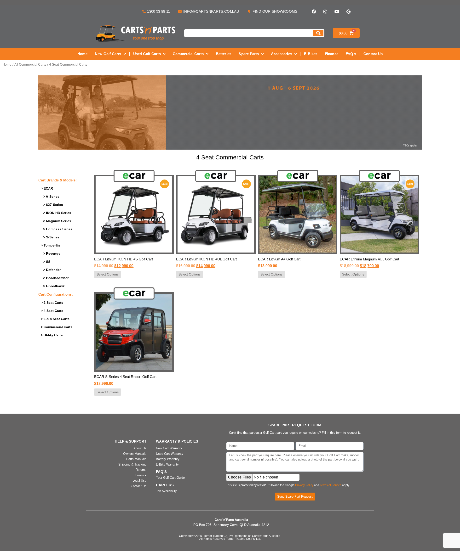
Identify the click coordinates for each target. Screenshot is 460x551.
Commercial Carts (188, 54)
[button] (230, 112)
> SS (46, 262)
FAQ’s (351, 54)
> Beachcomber (56, 278)
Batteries (223, 54)
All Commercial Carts (30, 64)
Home (82, 54)
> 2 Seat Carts (52, 302)
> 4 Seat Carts (52, 311)
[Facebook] (314, 11)
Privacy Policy (304, 485)
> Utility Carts (52, 335)
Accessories (281, 54)
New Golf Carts (108, 54)
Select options (108, 274)
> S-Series (51, 237)
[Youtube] (337, 11)
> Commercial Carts (56, 327)
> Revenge (51, 253)
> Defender (52, 270)
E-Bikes (310, 54)
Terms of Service (330, 485)
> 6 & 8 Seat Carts (55, 319)
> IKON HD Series (57, 213)
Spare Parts (249, 54)
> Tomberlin (50, 245)
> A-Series (51, 196)
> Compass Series (57, 229)
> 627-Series (53, 205)
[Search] (318, 33)
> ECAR (47, 188)
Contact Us (373, 54)
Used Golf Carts (147, 54)
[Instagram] (325, 11)
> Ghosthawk (54, 286)
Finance (331, 54)
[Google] (348, 11)
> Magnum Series (57, 221)
